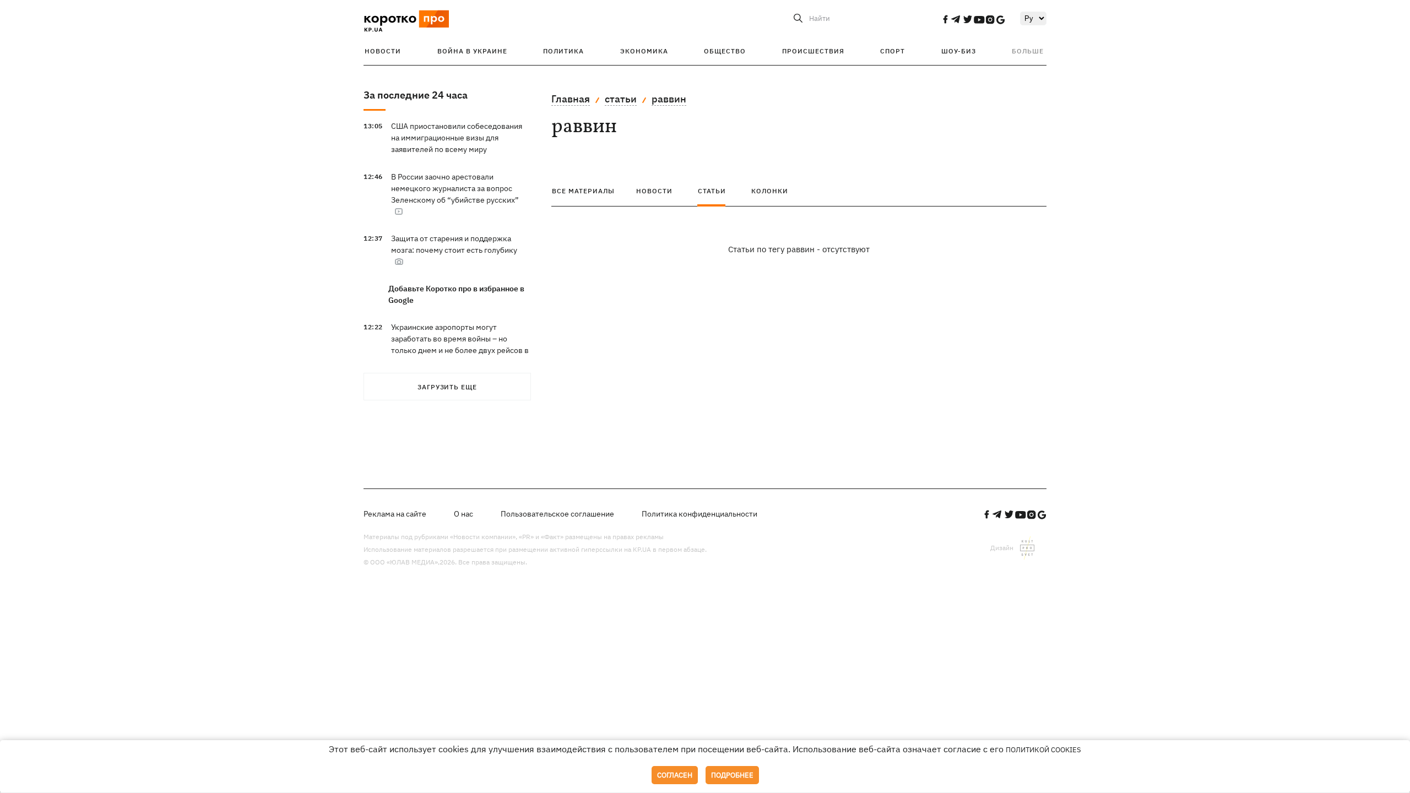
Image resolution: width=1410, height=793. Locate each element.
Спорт (892, 51)
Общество (725, 51)
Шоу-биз (958, 51)
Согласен (674, 775)
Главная (570, 99)
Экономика (644, 51)
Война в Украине (472, 51)
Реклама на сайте (395, 514)
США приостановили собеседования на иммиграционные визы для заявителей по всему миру (456, 137)
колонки (769, 191)
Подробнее (732, 775)
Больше (1028, 51)
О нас (463, 514)
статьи (621, 99)
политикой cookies (1043, 749)
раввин (669, 99)
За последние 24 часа (416, 95)
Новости (383, 51)
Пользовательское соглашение (557, 514)
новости (654, 191)
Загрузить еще (447, 387)
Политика (563, 51)
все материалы (583, 191)
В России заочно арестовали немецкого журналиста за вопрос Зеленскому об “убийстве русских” (455, 188)
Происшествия (813, 51)
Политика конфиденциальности (699, 514)
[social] (945, 19)
